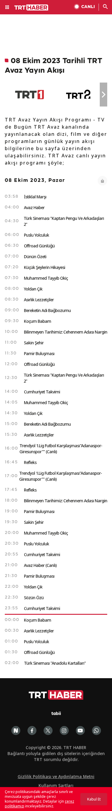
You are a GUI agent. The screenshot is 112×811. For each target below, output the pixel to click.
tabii (56, 714)
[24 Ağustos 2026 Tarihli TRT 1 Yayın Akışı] (29, 94)
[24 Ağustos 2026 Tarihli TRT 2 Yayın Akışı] (78, 94)
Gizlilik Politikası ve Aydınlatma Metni (56, 776)
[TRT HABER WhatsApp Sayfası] (96, 730)
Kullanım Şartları (56, 785)
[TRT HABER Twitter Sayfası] (48, 730)
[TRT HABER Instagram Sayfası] (64, 730)
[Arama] (105, 7)
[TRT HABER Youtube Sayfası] (80, 730)
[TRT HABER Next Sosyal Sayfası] (15, 730)
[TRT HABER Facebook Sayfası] (31, 730)
